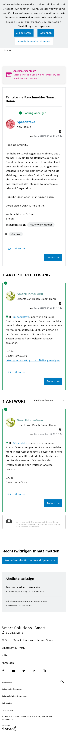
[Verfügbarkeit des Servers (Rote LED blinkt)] (57, 400)
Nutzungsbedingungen (12, 689)
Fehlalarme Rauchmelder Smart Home (26, 601)
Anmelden (8, 662)
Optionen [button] (64, 50)
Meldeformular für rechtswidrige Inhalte (30, 560)
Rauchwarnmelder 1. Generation (23, 587)
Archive (16, 234)
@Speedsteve (20, 317)
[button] (24, 33)
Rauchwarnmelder (41, 224)
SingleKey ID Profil (13, 647)
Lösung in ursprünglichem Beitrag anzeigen (33, 360)
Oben (62, 681)
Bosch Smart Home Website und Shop (29, 640)
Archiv (7, 50)
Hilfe (4, 655)
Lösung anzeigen (34, 113)
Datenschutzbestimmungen (14, 696)
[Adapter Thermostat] (63, 400)
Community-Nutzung (17, 591)
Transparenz (7, 710)
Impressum (7, 682)
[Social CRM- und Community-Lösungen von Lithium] (9, 727)
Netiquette (7, 703)
